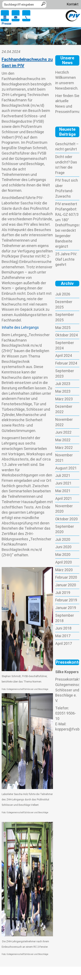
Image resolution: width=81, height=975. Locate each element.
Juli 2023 (62, 383)
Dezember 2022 (63, 409)
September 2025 (64, 317)
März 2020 (64, 570)
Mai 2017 (62, 636)
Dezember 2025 (63, 304)
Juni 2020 (63, 547)
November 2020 (64, 508)
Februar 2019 (66, 600)
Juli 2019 (62, 592)
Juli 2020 (62, 539)
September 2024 (64, 345)
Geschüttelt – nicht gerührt (67, 146)
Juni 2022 (63, 432)
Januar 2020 (65, 585)
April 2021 (63, 498)
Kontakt (73, 4)
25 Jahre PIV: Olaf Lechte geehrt (66, 259)
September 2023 (64, 373)
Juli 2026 (62, 294)
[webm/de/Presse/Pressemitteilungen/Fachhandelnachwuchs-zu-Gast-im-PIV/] (73, 15)
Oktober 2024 (66, 335)
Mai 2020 (62, 554)
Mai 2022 (62, 440)
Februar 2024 (66, 363)
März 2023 (64, 399)
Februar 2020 (66, 577)
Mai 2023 (62, 391)
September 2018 (64, 618)
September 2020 (64, 529)
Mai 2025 (62, 327)
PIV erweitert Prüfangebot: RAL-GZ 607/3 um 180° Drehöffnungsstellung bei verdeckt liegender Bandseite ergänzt (67, 225)
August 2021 (66, 468)
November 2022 (64, 422)
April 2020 (63, 562)
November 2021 (64, 458)
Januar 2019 (65, 608)
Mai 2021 (62, 491)
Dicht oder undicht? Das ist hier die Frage (66, 165)
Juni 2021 (63, 483)
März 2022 (64, 447)
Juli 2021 (62, 475)
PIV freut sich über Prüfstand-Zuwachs (66, 188)
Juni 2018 (63, 628)
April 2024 (63, 355)
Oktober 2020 (66, 519)
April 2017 (63, 643)
